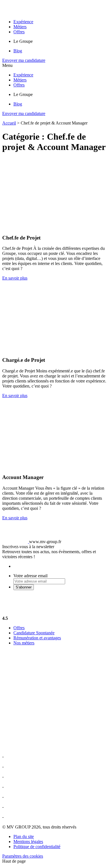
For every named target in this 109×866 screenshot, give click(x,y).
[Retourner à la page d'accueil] (43, 12)
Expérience (23, 21)
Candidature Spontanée (33, 632)
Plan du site (23, 836)
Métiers (20, 26)
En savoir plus (14, 278)
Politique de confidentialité (36, 846)
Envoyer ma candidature (23, 60)
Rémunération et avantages (37, 637)
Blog (17, 50)
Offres (19, 31)
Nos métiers (23, 642)
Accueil (9, 123)
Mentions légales (28, 841)
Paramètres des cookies (22, 856)
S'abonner (24, 587)
